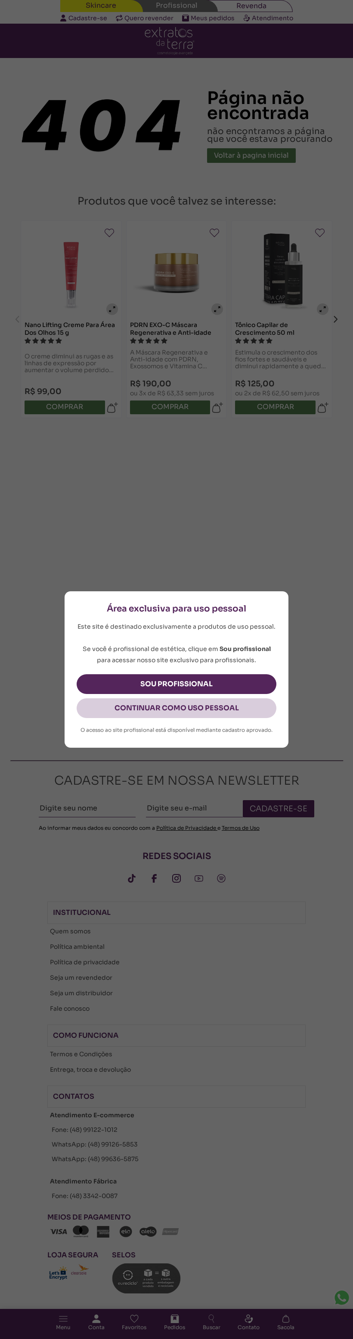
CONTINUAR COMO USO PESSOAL (177, 707)
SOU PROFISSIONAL (176, 683)
